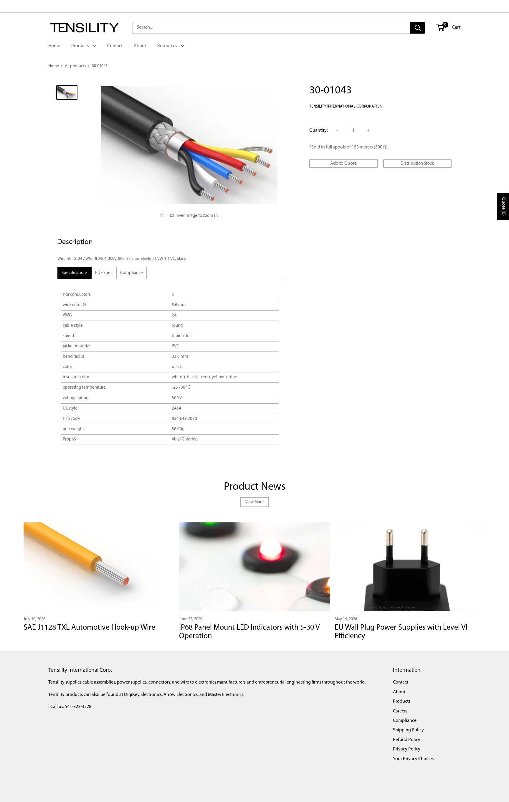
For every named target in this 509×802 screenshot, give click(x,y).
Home (54, 46)
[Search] (417, 28)
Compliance (405, 720)
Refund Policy (406, 739)
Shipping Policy (408, 730)
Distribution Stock (417, 163)
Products (80, 46)
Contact (115, 46)
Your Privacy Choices (413, 759)
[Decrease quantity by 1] (337, 131)
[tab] (74, 273)
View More (254, 502)
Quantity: (318, 130)
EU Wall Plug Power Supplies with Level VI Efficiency (401, 632)
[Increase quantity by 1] (369, 131)
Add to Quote (343, 163)
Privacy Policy (406, 749)
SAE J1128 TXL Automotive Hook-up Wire (89, 628)
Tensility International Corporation (345, 106)
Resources (167, 46)
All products (75, 66)
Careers (400, 711)
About (140, 46)
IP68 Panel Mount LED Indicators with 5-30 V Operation (249, 632)
